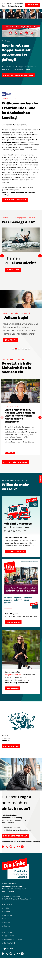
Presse (6, 919)
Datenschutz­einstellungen (12, 6)
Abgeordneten (7, 177)
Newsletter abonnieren (13, 939)
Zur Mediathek (11, 746)
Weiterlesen (10, 452)
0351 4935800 (14, 828)
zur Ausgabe (13, 622)
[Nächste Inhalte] (40, 417)
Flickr (22, 846)
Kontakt (7, 923)
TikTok (14, 846)
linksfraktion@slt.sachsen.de (19, 830)
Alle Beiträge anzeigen (15, 462)
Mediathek (8, 915)
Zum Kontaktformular (15, 836)
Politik (6, 908)
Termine (7, 926)
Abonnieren (13, 688)
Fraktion (7, 912)
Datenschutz (9, 936)
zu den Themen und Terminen (18, 75)
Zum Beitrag (13, 270)
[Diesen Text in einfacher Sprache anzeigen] (6, 94)
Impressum (8, 932)
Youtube (18, 846)
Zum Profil (11, 340)
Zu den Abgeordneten (14, 200)
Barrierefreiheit (9, 943)
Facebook (3, 846)
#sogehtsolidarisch (13, 675)
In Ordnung (33, 5)
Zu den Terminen (15, 551)
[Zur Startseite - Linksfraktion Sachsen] (15, 868)
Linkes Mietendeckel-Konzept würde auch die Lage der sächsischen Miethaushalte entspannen (20, 415)
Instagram (11, 846)
